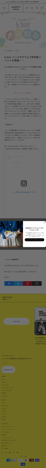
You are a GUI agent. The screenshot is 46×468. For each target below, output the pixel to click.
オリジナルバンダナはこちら (34, 239)
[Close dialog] (44, 222)
